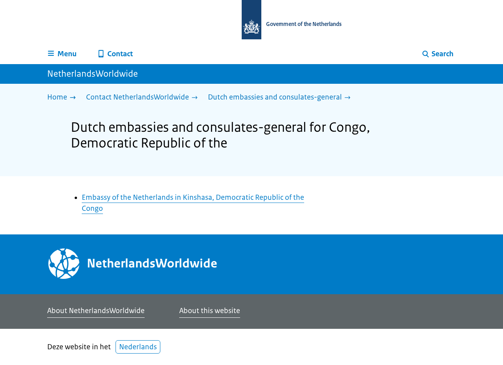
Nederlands (138, 347)
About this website (209, 310)
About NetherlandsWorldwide (96, 310)
